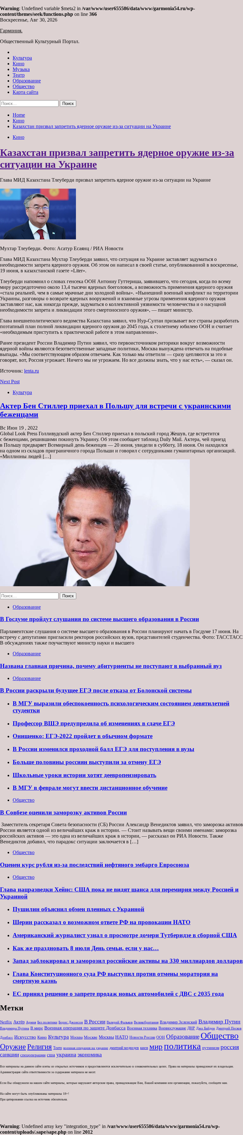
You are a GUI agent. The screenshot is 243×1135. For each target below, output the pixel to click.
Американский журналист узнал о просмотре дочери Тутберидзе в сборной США (125, 935)
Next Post (10, 381)
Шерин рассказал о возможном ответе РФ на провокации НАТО (101, 922)
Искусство (25, 1037)
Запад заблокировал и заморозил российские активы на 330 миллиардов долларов (128, 960)
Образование (27, 80)
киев (144, 1047)
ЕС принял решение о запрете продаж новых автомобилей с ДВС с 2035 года (118, 993)
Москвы (106, 1037)
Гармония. (11, 30)
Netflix (6, 1022)
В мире (36, 1028)
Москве (90, 1037)
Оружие (13, 1046)
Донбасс (6, 1037)
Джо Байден (205, 1028)
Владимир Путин (219, 1021)
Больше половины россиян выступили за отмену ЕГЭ (87, 762)
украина (66, 1054)
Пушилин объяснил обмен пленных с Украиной (78, 909)
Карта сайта (25, 92)
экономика (90, 1055)
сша (51, 1054)
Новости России (142, 1037)
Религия (39, 1047)
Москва (76, 1037)
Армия (31, 1022)
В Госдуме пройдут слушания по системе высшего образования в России (99, 619)
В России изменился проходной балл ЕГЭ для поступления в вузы (103, 749)
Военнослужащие (172, 1028)
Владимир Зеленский (178, 1022)
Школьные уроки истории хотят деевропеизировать (84, 775)
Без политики (47, 1022)
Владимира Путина (14, 1028)
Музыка (21, 69)
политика (182, 1046)
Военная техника (142, 1028)
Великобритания (146, 1022)
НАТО (121, 1037)
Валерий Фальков (120, 1022)
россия (230, 1046)
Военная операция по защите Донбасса (85, 1027)
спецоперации (33, 1055)
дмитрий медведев (124, 1048)
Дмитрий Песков (228, 1028)
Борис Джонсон (71, 1022)
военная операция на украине (85, 1048)
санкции (9, 1055)
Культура (22, 58)
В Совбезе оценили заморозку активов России (63, 812)
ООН (160, 1037)
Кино (18, 63)
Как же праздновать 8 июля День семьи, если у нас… (86, 948)
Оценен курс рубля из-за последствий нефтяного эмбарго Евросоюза (94, 864)
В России (94, 1022)
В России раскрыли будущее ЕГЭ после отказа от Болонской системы (96, 690)
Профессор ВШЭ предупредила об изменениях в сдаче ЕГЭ (94, 723)
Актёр (19, 1022)
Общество (23, 86)
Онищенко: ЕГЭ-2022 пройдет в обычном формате (83, 736)
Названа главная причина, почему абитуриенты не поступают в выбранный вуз (111, 666)
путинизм (210, 1047)
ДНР (191, 1028)
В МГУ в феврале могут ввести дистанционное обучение (90, 787)
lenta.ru (31, 370)
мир (156, 1046)
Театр (19, 75)
